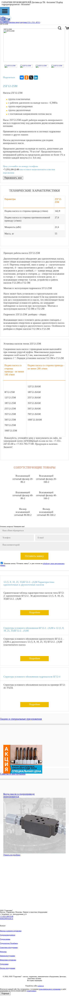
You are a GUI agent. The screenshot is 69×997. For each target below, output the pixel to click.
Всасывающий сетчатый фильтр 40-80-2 (23, 495)
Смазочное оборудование (9, 947)
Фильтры (3, 952)
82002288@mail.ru (6, 918)
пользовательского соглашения (50, 989)
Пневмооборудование (7, 956)
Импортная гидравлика (8, 960)
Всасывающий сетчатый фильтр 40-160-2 (46, 495)
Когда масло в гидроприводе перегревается (19, 795)
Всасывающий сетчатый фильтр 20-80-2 (23, 479)
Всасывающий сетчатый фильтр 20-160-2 (46, 479)
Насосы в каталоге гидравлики (10, 931)
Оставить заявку (34, 556)
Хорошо (5, 993)
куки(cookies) (31, 991)
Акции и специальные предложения (21, 718)
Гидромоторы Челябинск (9, 943)
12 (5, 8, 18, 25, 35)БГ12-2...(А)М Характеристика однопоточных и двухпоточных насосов (29, 583)
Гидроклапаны (5, 939)
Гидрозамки (4, 964)
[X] (31, 78)
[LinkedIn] (36, 78)
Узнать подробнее (11, 855)
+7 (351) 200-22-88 (11, 169)
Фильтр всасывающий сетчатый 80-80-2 (22, 512)
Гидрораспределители (7, 935)
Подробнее (34, 612)
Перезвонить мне (13, 178)
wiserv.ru (41, 986)
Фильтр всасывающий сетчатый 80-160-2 (46, 512)
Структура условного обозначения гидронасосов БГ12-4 (32, 676)
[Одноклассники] (26, 78)
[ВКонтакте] (22, 78)
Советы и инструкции (12, 773)
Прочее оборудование (7, 968)
